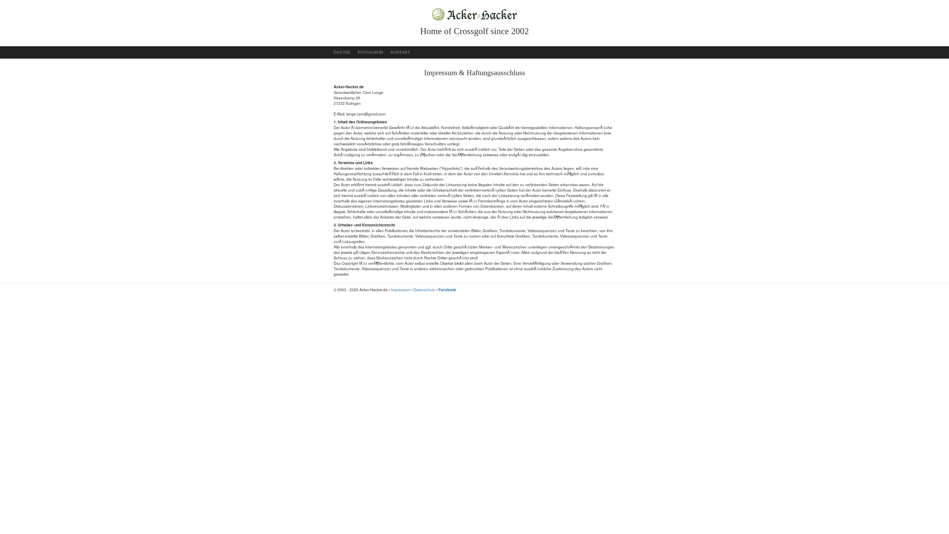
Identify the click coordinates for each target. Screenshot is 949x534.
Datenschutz (424, 289)
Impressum (400, 289)
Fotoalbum (370, 52)
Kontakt (400, 52)
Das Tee (342, 52)
